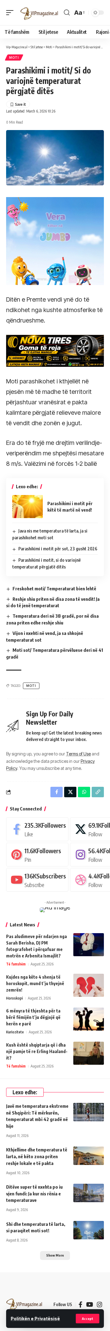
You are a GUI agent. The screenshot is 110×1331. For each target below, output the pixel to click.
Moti (14, 57)
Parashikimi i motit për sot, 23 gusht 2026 (57, 548)
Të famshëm (16, 964)
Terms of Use (78, 753)
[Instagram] (99, 1304)
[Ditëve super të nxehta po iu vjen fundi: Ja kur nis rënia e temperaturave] (88, 1193)
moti (31, 685)
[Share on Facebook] (56, 792)
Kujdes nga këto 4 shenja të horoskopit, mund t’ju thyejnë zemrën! (35, 983)
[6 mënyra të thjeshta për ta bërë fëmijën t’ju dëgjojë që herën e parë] (88, 1019)
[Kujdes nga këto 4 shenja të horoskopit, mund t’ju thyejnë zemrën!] (88, 985)
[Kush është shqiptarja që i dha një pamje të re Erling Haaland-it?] (88, 1053)
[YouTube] (90, 1304)
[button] (87, 1318)
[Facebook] (37, 829)
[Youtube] (37, 880)
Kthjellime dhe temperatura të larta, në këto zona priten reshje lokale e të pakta (36, 1156)
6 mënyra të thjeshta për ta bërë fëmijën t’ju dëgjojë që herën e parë (33, 1017)
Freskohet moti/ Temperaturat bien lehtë (54, 588)
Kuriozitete (15, 1032)
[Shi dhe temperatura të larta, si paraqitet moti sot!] (88, 1230)
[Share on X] (70, 792)
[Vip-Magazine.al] (39, 12)
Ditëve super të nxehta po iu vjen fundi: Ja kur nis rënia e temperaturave (34, 1193)
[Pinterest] (37, 854)
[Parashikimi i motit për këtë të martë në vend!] (27, 506)
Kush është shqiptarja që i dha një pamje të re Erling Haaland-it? (37, 1051)
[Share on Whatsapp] (84, 792)
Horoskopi (14, 998)
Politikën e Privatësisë (35, 1318)
